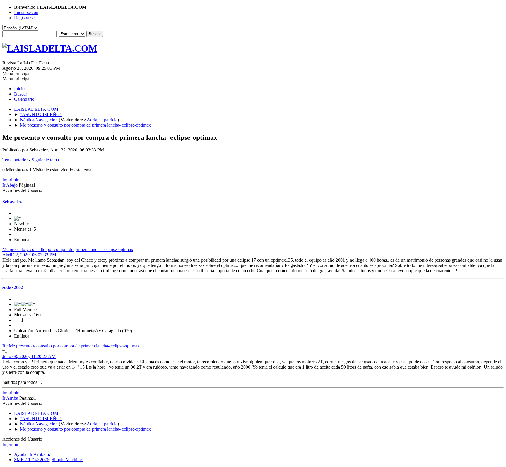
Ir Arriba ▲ (40, 454)
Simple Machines (67, 459)
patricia (110, 119)
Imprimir (10, 179)
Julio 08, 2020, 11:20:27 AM (29, 356)
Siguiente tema (45, 159)
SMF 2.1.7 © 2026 (31, 459)
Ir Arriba (10, 398)
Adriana (94, 119)
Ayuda (20, 454)
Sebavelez (12, 201)
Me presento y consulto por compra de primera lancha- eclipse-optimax (67, 249)
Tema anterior (15, 159)
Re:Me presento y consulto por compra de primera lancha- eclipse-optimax (71, 345)
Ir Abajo (10, 185)
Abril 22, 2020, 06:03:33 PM (29, 254)
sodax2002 (12, 287)
